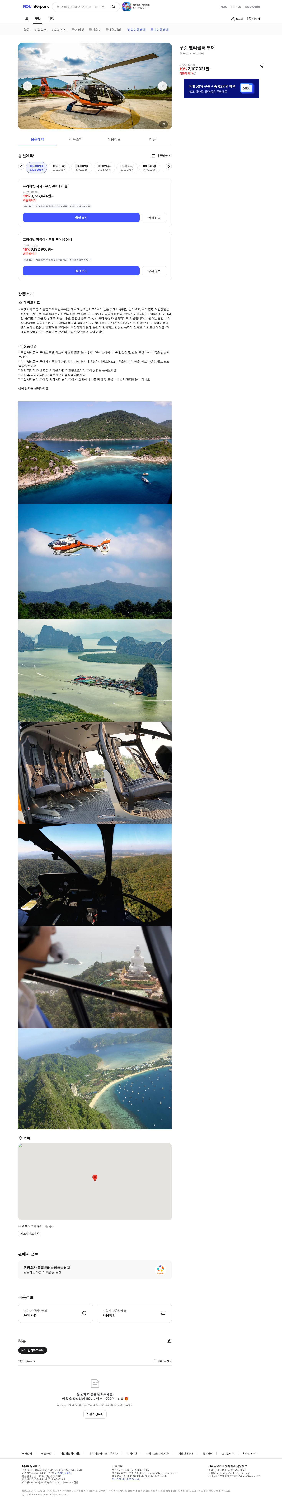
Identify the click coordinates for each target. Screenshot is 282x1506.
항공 (27, 30)
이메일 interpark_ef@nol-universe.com (228, 1473)
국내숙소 (95, 30)
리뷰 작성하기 (95, 1414)
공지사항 (208, 1453)
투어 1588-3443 (121, 1470)
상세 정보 (154, 217)
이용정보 (114, 139)
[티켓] (51, 18)
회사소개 (27, 1453)
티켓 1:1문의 (133, 1479)
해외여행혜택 (136, 30)
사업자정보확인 (63, 1473)
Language (249, 1453)
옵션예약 (37, 139)
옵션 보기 (81, 217)
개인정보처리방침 (70, 1453)
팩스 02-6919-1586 (122, 1473)
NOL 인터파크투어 (32, 1350)
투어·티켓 (77, 30)
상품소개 (75, 139)
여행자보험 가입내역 (157, 1453)
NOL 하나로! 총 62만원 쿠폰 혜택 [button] (80, 7)
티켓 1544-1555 (140, 1470)
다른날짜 (162, 155)
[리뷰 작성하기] (169, 1340)
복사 (51, 1226)
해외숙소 (40, 30)
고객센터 (227, 1453)
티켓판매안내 (185, 1453)
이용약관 (46, 1453)
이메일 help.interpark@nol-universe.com (156, 1473)
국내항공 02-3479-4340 (154, 1475)
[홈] (26, 18)
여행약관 (132, 1453)
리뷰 (152, 139)
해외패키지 (59, 30)
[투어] (38, 18)
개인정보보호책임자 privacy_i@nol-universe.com (234, 1475)
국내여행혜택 (159, 30)
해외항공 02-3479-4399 (125, 1475)
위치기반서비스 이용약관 (104, 1453)
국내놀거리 (113, 30)
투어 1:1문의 (118, 1479)
